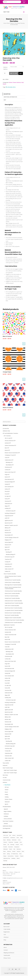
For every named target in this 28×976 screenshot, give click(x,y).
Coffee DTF (7, 469)
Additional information (10, 97)
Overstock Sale (6, 780)
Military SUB (7, 717)
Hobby (6, 794)
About (5, 947)
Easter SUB (7, 666)
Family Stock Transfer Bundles (12, 598)
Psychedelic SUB (9, 724)
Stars (20, 853)
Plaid (23, 851)
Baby (21, 837)
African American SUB (10, 630)
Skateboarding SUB (10, 743)
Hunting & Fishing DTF (10, 513)
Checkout (6, 937)
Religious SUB (8, 729)
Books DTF (7, 450)
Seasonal (7, 801)
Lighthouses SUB (9, 709)
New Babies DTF (10, 465)
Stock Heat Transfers (8, 821)
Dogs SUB (7, 663)
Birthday (9, 840)
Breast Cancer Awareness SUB (12, 642)
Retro (14, 87)
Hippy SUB (7, 695)
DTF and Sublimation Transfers (10, 433)
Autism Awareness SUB (10, 634)
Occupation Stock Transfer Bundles (14, 610)
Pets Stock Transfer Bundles (12, 615)
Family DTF (7, 484)
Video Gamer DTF (9, 569)
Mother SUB (7, 719)
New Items (5, 775)
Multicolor (19, 849)
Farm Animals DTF (9, 486)
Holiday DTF (8, 508)
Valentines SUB (8, 753)
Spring (8, 853)
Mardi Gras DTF (8, 523)
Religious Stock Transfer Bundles (13, 617)
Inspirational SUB (9, 705)
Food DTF (7, 494)
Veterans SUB (8, 755)
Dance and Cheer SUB (10, 661)
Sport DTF (7, 549)
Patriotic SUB (8, 722)
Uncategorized (6, 828)
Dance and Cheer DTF (10, 472)
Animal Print (19, 835)
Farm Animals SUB (9, 676)
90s (7, 87)
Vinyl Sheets (17, 23)
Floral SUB (7, 680)
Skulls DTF (7, 547)
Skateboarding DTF (10, 554)
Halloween (5, 849)
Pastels (13, 851)
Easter (4, 844)
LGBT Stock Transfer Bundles (12, 605)
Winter (18, 858)
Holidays (6, 816)
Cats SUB (7, 646)
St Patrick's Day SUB (10, 700)
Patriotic (18, 851)
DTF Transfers (7, 435)
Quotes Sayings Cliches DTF (11, 537)
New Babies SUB (10, 654)
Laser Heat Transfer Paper (10, 772)
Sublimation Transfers (9, 625)
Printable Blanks (7, 806)
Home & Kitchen (8, 818)
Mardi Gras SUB (8, 712)
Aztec (18, 837)
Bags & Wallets (7, 811)
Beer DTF (7, 448)
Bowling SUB (9, 741)
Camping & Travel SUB (10, 644)
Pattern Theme (12, 82)
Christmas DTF (8, 467)
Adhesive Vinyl (6, 431)
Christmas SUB (8, 656)
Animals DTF (8, 443)
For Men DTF (8, 496)
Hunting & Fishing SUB (10, 702)
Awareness (12, 837)
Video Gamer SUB (9, 758)
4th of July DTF (8, 438)
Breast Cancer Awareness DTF (12, 452)
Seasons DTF (8, 544)
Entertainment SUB (9, 668)
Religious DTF (8, 540)
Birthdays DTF (9, 462)
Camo (19, 840)
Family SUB (7, 673)
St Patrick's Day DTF (10, 511)
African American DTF (10, 440)
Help (20, 73)
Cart (5, 934)
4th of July (5, 835)
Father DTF (7, 489)
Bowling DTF (9, 552)
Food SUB (7, 683)
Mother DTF (7, 530)
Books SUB (7, 639)
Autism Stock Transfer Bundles (12, 582)
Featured (5, 765)
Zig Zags (5, 860)
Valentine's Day (6, 858)
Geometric (10, 846)
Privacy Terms (7, 958)
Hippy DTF (7, 506)
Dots (21, 842)
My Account (6, 926)
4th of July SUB (8, 627)
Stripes (4, 856)
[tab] (14, 94)
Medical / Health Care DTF (11, 525)
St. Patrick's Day (14, 853)
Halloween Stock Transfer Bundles (13, 600)
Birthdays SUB (9, 651)
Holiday (7, 797)
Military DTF (7, 527)
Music (4, 851)
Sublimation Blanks (7, 826)
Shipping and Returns (9, 952)
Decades (10, 87)
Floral (6, 792)
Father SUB (7, 678)
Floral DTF (7, 491)
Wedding (13, 858)
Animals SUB (8, 632)
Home (5, 23)
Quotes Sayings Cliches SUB (12, 726)
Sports (6, 804)
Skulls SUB (7, 736)
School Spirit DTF (9, 542)
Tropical (21, 856)
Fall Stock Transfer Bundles (11, 596)
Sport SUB (7, 738)
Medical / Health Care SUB (11, 714)
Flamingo (12, 844)
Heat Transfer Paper (8, 768)
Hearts (10, 849)
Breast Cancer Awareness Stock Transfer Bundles (13, 588)
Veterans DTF (8, 566)
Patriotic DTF (8, 532)
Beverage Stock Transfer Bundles (13, 585)
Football (5, 846)
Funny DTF (7, 498)
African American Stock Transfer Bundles (13, 577)
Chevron (5, 842)
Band (4, 840)
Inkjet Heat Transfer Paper (10, 770)
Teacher (16, 856)
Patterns (12, 23)
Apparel (6, 809)
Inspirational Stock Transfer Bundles (14, 603)
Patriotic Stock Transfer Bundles (13, 613)
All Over (7, 787)
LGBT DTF (7, 518)
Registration (7, 932)
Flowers (17, 844)
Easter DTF (7, 477)
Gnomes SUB (8, 690)
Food (21, 844)
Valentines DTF (8, 564)
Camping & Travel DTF (10, 455)
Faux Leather (6, 763)
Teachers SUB (8, 748)
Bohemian (14, 840)
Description (7, 94)
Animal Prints (6, 837)
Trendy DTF (7, 561)
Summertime (10, 856)
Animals (6, 823)
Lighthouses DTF (9, 520)
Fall (8, 844)
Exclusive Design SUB (10, 671)
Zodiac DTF (7, 571)
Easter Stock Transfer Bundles (12, 593)
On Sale (5, 777)
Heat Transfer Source (18, 973)
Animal (6, 789)
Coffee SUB (7, 659)
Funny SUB (7, 688)
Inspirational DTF (9, 515)
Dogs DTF (7, 474)
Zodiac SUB (7, 760)
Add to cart (13, 73)
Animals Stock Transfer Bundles (13, 580)
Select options (23, 343)
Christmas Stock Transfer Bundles (13, 591)
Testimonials (7, 955)
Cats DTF (7, 457)
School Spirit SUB (9, 731)
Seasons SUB (8, 734)
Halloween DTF (8, 503)
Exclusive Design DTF (10, 481)
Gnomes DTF (8, 501)
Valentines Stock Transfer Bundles (13, 622)
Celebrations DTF (9, 460)
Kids (14, 849)
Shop (8, 23)
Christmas (10, 842)
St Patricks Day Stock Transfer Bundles (14, 620)
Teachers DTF (8, 559)
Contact (6, 950)
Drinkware (6, 814)
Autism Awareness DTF (10, 445)
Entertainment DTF (9, 479)
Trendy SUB (7, 751)
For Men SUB (8, 685)
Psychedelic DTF (9, 535)
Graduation (16, 846)
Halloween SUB (8, 692)
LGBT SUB (7, 707)
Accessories (6, 428)
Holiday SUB (8, 697)
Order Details (7, 929)
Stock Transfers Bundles (10, 573)
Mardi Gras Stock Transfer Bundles (13, 608)
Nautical (9, 851)
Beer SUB (7, 637)
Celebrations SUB (9, 649)
